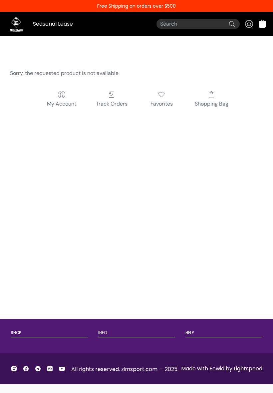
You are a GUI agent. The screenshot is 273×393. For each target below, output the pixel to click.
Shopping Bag (211, 103)
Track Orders (112, 103)
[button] (262, 24)
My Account (61, 103)
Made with (221, 368)
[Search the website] (232, 24)
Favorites (161, 103)
